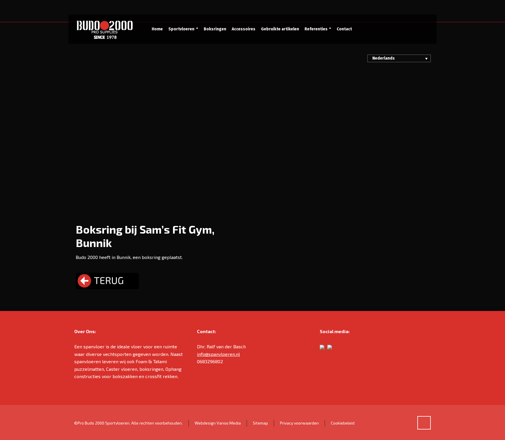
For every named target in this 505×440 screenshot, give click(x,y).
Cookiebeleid (342, 422)
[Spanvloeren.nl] (104, 29)
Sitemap (260, 422)
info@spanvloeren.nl (218, 354)
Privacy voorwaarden (299, 422)
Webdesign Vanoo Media (218, 422)
